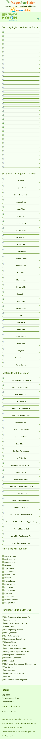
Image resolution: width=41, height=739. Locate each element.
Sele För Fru (9, 626)
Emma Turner (9, 590)
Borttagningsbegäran (10, 698)
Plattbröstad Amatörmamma (15, 623)
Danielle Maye (10, 603)
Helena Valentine (11, 600)
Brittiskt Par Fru (10, 645)
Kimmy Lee (8, 587)
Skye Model (9, 568)
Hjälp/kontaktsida (9, 711)
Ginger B (7, 578)
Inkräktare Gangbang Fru (14, 658)
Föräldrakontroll (8, 701)
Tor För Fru (8, 667)
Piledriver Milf (9, 670)
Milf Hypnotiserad (11, 633)
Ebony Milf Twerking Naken (15, 648)
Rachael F (8, 593)
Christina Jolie (10, 562)
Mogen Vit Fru (10, 620)
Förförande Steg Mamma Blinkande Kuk (20, 664)
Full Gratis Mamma (11, 636)
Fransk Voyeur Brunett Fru (14, 639)
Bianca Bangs (9, 581)
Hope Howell (9, 575)
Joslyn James (9, 559)
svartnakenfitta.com (13, 6)
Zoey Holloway (10, 572)
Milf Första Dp (10, 661)
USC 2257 (6, 695)
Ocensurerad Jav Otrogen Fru (16, 680)
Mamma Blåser (10, 642)
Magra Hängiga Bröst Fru (14, 673)
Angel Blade (9, 597)
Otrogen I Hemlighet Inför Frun (16, 651)
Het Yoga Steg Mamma (13, 630)
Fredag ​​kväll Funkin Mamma (15, 655)
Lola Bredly (8, 565)
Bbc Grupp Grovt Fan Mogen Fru (17, 617)
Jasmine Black (10, 556)
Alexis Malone (9, 584)
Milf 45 (7, 676)
